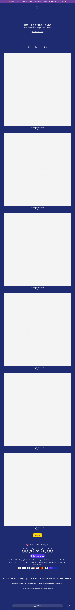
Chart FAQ (25, 562)
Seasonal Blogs (37, 560)
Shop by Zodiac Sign (25, 560)
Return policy (53, 562)
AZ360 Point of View (15, 562)
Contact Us (33, 562)
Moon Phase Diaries (61, 560)
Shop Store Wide (12, 560)
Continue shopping (37, 31)
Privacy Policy (62, 562)
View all (37, 535)
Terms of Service (37, 564)
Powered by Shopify (50, 570)
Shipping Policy (42, 562)
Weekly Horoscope (49, 560)
